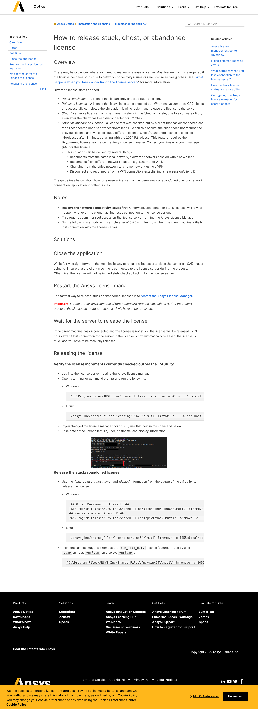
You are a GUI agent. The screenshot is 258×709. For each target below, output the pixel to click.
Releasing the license (23, 83)
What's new (22, 622)
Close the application (23, 58)
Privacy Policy (143, 680)
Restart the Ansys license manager (26, 66)
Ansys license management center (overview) (224, 50)
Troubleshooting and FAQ (131, 23)
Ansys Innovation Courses (126, 612)
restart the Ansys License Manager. (167, 296)
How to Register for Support (173, 627)
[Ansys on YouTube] (229, 681)
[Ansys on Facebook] (242, 681)
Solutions (15, 53)
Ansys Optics (65, 23)
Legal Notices (167, 680)
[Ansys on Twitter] (235, 681)
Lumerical (67, 612)
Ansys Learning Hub (121, 617)
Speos (64, 622)
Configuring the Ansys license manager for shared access (225, 99)
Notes (13, 47)
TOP (41, 89)
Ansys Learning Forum (169, 612)
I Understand (235, 696)
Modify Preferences (206, 696)
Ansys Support (163, 622)
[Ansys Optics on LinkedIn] (223, 681)
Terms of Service (93, 680)
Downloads (21, 617)
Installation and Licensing (94, 23)
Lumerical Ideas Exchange (172, 617)
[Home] (29, 10)
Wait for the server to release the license (23, 75)
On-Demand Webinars (123, 627)
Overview (15, 42)
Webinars (113, 622)
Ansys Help (21, 627)
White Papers (116, 632)
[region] (129, 697)
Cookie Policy (119, 680)
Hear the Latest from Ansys (34, 649)
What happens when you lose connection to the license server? (227, 75)
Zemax (64, 617)
